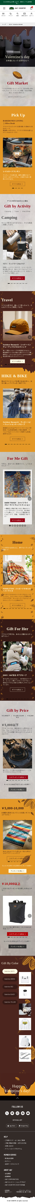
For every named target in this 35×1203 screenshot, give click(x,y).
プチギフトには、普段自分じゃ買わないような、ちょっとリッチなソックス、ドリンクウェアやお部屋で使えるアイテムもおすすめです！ (16, 731)
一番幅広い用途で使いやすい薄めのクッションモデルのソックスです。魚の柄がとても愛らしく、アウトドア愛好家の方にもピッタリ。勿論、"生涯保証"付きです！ (17, 512)
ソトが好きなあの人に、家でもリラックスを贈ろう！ (16, 548)
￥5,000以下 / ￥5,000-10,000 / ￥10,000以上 (17, 716)
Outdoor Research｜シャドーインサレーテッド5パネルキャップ (17, 346)
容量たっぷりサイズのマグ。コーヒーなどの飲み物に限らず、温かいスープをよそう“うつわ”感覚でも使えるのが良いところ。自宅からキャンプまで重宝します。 (17, 270)
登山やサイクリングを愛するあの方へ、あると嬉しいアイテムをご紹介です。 (16, 382)
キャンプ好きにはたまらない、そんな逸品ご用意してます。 (16, 224)
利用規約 (7, 1190)
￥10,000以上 (10, 884)
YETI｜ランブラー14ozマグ (14, 264)
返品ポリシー (8, 1192)
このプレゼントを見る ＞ (17, 777)
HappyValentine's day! (17, 1088)
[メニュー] (4, 8)
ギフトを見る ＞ (17, 184)
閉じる (2, 8)
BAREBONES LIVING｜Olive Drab (13, 122)
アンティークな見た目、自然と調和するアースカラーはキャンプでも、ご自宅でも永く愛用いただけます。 (17, 177)
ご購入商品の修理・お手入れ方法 (15, 1143)
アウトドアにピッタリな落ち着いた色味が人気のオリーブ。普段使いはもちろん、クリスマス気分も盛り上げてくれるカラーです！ (18, 129)
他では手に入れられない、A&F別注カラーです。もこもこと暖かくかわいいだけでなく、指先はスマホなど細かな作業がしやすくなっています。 (17, 681)
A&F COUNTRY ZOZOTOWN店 (15, 1185)
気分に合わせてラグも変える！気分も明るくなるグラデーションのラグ (17, 852)
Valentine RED (8, 987)
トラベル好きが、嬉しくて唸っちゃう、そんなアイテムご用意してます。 (16, 306)
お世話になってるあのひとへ (17, 60)
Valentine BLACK (9, 994)
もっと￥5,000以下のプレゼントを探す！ (17, 784)
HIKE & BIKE (14, 376)
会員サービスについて (12, 1164)
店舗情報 (8, 1176)
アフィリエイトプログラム (13, 1149)
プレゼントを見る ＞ (17, 789)
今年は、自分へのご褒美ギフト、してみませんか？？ (16, 465)
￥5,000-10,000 (12, 808)
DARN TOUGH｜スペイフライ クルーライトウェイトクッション (17, 504)
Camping (9, 217)
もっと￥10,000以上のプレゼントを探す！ (17, 941)
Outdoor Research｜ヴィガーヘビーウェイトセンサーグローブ (17, 423)
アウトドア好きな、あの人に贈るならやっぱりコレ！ (16, 635)
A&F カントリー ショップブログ (15, 1182)
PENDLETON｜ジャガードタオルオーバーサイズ (17, 590)
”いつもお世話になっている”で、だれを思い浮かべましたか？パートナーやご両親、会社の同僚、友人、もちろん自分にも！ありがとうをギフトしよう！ (17, 92)
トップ (4, 24)
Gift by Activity (17, 206)
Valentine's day (17, 57)
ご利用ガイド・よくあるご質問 (15, 1140)
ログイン (8, 1161)
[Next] (30, 162)
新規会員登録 (9, 1158)
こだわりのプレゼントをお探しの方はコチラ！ (16, 889)
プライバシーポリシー (25, 1190)
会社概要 (8, 1173)
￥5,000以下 (10, 725)
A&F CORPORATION (11, 1179)
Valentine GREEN (9, 979)
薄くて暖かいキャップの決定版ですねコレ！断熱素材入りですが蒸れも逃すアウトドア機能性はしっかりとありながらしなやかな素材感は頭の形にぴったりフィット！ (17, 353)
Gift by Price (18, 710)
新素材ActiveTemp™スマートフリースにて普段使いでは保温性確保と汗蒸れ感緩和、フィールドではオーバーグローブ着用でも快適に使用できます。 (17, 431)
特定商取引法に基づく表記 (23, 1192)
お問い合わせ (9, 1146)
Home (17, 542)
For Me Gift (17, 458)
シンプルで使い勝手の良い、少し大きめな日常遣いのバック (17, 928)
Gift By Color (9, 963)
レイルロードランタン (11, 171)
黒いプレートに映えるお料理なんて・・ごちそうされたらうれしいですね (17, 771)
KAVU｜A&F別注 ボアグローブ (15, 675)
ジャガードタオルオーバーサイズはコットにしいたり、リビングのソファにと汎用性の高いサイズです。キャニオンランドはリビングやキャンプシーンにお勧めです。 (17, 597)
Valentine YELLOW (10, 1002)
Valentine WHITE (9, 971)
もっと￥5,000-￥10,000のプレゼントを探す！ (17, 866)
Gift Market (17, 83)
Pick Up (18, 115)
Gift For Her (17, 629)
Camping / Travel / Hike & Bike (17, 211)
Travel (7, 300)
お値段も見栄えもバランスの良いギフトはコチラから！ (16, 814)
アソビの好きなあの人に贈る (17, 201)
